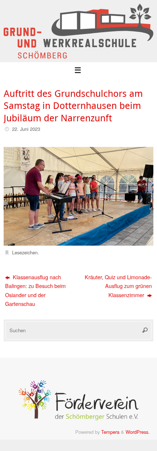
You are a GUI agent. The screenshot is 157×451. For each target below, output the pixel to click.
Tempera (110, 431)
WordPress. (138, 431)
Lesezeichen (25, 252)
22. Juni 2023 (26, 128)
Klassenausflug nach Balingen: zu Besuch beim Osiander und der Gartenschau (35, 290)
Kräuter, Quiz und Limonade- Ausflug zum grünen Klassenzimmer (118, 286)
